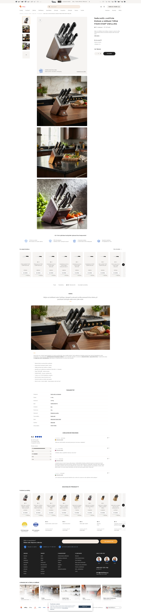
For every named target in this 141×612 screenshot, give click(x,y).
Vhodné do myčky (55, 413)
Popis (54, 285)
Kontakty (60, 564)
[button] (25, 513)
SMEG (42, 560)
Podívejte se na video (81, 71)
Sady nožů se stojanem (56, 394)
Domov (25, 571)
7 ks (51, 410)
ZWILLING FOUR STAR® (56, 419)
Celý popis (96, 35)
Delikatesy (26, 560)
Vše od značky (117, 249)
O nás (76, 571)
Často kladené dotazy (79, 558)
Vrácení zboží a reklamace (63, 555)
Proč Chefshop (78, 560)
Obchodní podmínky (62, 569)
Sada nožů (53, 416)
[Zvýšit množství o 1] (100, 53)
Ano (51, 406)
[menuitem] (21, 11)
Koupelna (25, 566)
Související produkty (83, 285)
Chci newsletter (108, 541)
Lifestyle (25, 569)
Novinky (114, 10)
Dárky (120, 10)
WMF (42, 555)
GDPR (59, 566)
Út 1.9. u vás (97, 40)
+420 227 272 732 (102, 567)
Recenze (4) (71, 285)
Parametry (61, 285)
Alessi (42, 558)
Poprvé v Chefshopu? (79, 566)
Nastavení (52, 609)
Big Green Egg (44, 564)
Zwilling (42, 569)
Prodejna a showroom (62, 558)
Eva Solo (42, 573)
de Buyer (43, 571)
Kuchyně (25, 555)
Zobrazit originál (60, 439)
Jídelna (25, 558)
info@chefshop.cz (102, 572)
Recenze (77, 555)
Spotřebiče (26, 562)
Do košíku (109, 53)
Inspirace (107, 10)
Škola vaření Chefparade (80, 562)
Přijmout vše (84, 606)
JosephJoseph (44, 566)
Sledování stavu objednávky (81, 564)
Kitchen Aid (43, 562)
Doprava (60, 560)
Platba (59, 562)
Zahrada (25, 564)
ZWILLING (53, 422)
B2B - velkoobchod (79, 569)
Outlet (25, 573)
